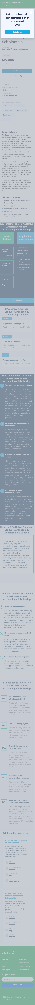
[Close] (31, 12)
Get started (17, 32)
